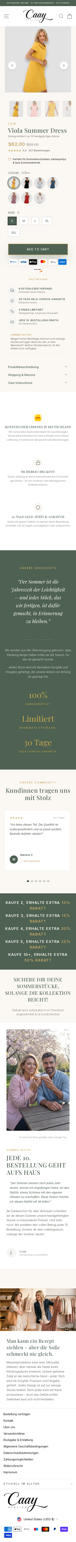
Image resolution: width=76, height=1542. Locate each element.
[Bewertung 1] (28, 881)
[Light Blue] (39, 183)
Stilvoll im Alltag (21, 1483)
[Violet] (13, 198)
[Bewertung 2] (32, 881)
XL (47, 221)
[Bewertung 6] (48, 881)
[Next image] (64, 65)
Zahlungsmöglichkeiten (18, 1459)
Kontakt (8, 1420)
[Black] (26, 183)
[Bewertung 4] (40, 881)
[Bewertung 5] (44, 881)
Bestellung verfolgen (16, 1414)
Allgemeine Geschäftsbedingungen (25, 1446)
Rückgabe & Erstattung (18, 1440)
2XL (13, 232)
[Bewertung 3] (36, 881)
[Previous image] (12, 65)
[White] (39, 198)
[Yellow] (13, 183)
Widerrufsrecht (13, 1466)
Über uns (9, 1427)
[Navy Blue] (52, 183)
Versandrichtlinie (14, 1433)
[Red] (26, 198)
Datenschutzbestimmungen (21, 1453)
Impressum (10, 1472)
